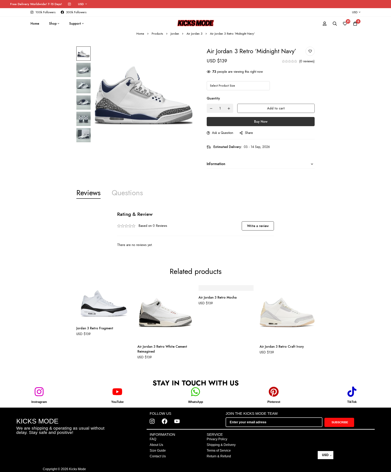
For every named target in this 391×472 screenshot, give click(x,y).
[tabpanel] (195, 229)
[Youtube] (177, 421)
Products (157, 33)
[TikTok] (352, 392)
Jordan (175, 33)
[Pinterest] (274, 392)
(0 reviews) (307, 61)
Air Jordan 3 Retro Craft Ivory (282, 346)
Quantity (213, 98)
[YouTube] (117, 392)
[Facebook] (164, 421)
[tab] (88, 192)
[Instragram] (39, 392)
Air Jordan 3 (194, 33)
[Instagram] (69, 4)
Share (249, 132)
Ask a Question (222, 132)
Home (140, 33)
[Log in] (325, 23)
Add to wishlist (310, 51)
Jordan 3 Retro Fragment (94, 328)
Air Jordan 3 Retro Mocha (218, 297)
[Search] (335, 23)
